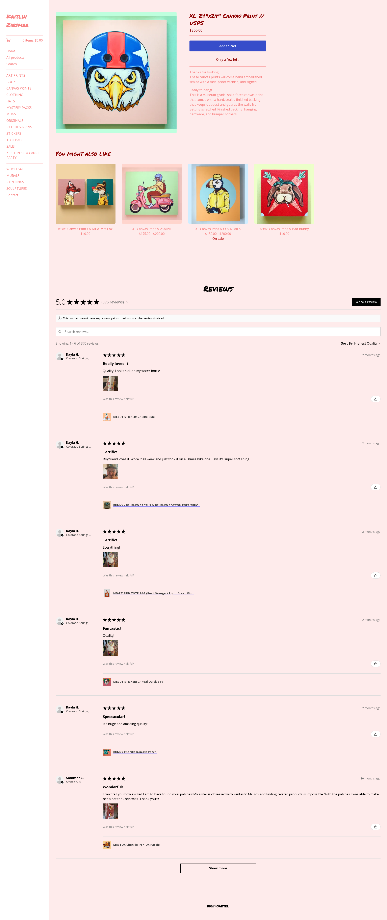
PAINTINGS (15, 182)
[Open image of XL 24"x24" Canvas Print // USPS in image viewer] (116, 72)
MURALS (13, 175)
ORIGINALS (14, 120)
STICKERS (13, 133)
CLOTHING (14, 95)
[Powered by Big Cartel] (218, 906)
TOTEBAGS (14, 140)
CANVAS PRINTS (18, 88)
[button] (127, 302)
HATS (10, 101)
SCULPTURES (16, 188)
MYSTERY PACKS (19, 107)
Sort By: (347, 343)
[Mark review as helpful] (376, 399)
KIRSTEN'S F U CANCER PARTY (24, 155)
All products (15, 57)
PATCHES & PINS (19, 127)
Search (11, 64)
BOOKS (11, 82)
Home (11, 51)
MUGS (11, 114)
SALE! (10, 146)
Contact (12, 195)
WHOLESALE (15, 169)
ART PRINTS (15, 75)
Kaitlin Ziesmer (17, 20)
